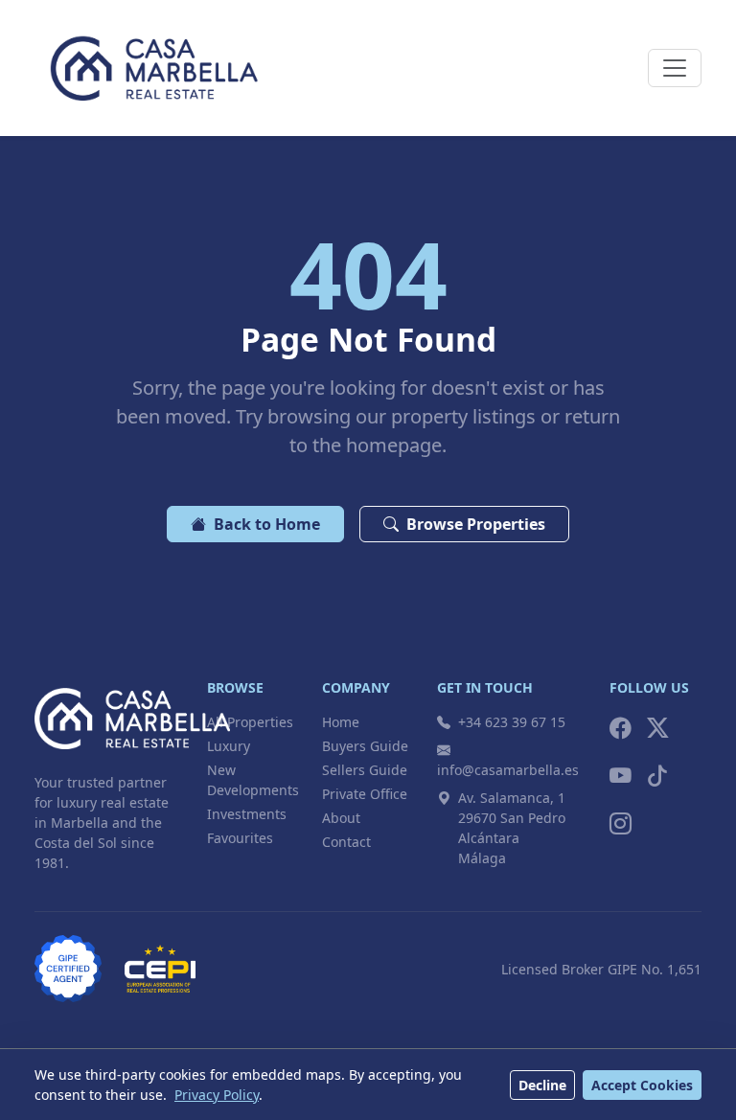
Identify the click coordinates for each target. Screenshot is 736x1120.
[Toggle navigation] (675, 68)
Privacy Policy (216, 1095)
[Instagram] (621, 824)
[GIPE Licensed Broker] (68, 968)
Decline (542, 1085)
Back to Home (267, 524)
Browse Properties (475, 524)
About (341, 818)
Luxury (228, 746)
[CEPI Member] (160, 969)
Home (340, 722)
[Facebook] (621, 728)
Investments (247, 814)
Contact (346, 842)
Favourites (240, 838)
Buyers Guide (365, 746)
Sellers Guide (364, 770)
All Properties (250, 722)
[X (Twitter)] (658, 728)
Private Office (364, 794)
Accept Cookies (642, 1085)
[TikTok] (658, 776)
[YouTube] (621, 776)
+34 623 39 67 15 (511, 722)
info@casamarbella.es (508, 770)
